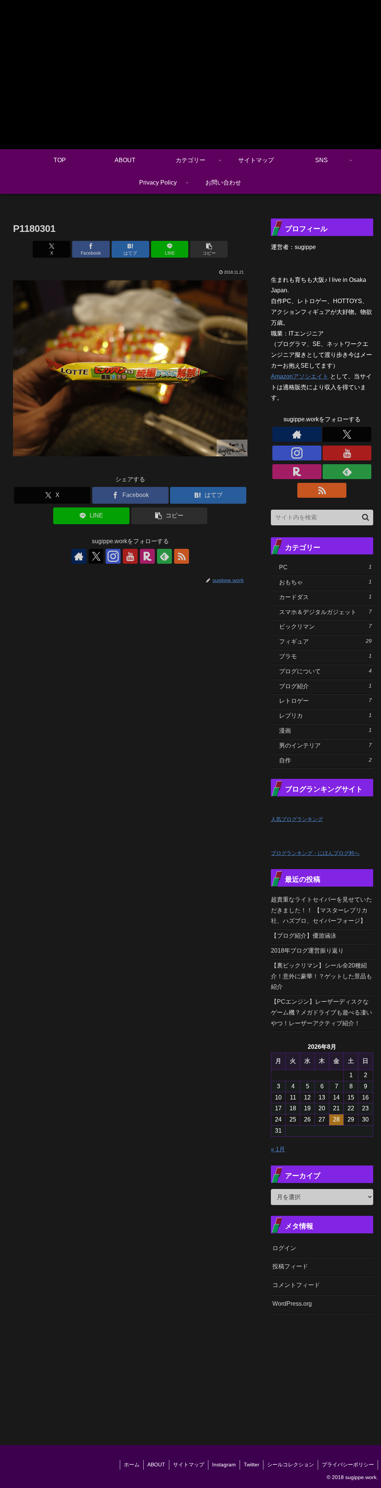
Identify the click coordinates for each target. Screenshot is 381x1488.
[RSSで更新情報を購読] (181, 556)
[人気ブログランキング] (287, 808)
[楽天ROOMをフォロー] (147, 556)
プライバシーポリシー (348, 1464)
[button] (209, 249)
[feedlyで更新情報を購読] (164, 556)
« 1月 (278, 1149)
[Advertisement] (326, 1371)
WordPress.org (292, 1303)
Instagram (224, 1464)
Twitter (251, 1464)
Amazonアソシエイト (300, 376)
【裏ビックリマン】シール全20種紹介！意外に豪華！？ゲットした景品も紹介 (321, 976)
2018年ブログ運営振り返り (307, 950)
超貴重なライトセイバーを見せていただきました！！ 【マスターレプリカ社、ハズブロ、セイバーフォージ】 (321, 910)
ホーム (132, 1464)
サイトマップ (188, 1464)
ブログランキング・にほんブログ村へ (315, 853)
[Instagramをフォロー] (113, 556)
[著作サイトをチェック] (78, 556)
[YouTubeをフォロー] (130, 556)
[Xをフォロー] (96, 556)
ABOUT (156, 1464)
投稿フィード (290, 1266)
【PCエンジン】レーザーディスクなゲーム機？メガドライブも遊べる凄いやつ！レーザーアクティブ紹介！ (321, 1012)
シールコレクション (290, 1464)
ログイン (284, 1248)
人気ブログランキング (297, 819)
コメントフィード (296, 1285)
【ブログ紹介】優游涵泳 (303, 935)
